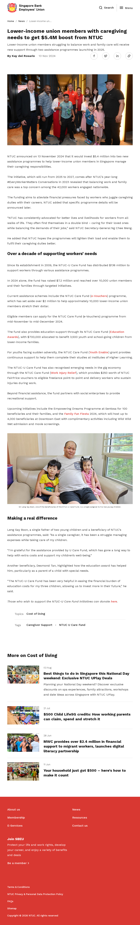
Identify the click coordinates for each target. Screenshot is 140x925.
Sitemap (12, 908)
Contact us (80, 825)
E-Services (14, 825)
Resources (79, 817)
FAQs (10, 901)
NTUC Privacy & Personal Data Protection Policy (35, 894)
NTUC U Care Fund (72, 625)
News (21, 21)
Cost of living (35, 613)
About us (13, 809)
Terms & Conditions (18, 887)
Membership (16, 817)
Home (10, 21)
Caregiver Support (39, 625)
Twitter (107, 56)
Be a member (17, 863)
